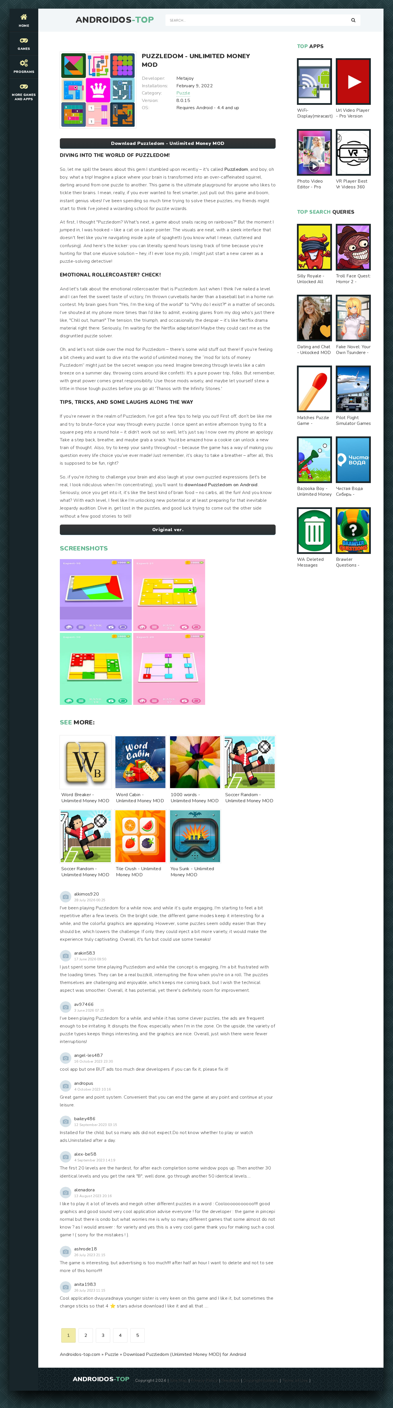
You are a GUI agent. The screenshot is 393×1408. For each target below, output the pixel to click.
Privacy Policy (204, 1380)
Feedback (231, 1380)
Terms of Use (295, 1380)
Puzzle (183, 93)
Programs (24, 72)
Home (24, 26)
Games (24, 49)
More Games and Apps (24, 97)
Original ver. (167, 530)
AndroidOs (115, 20)
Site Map (178, 1380)
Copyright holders (260, 1380)
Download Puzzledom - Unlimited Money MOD (168, 143)
